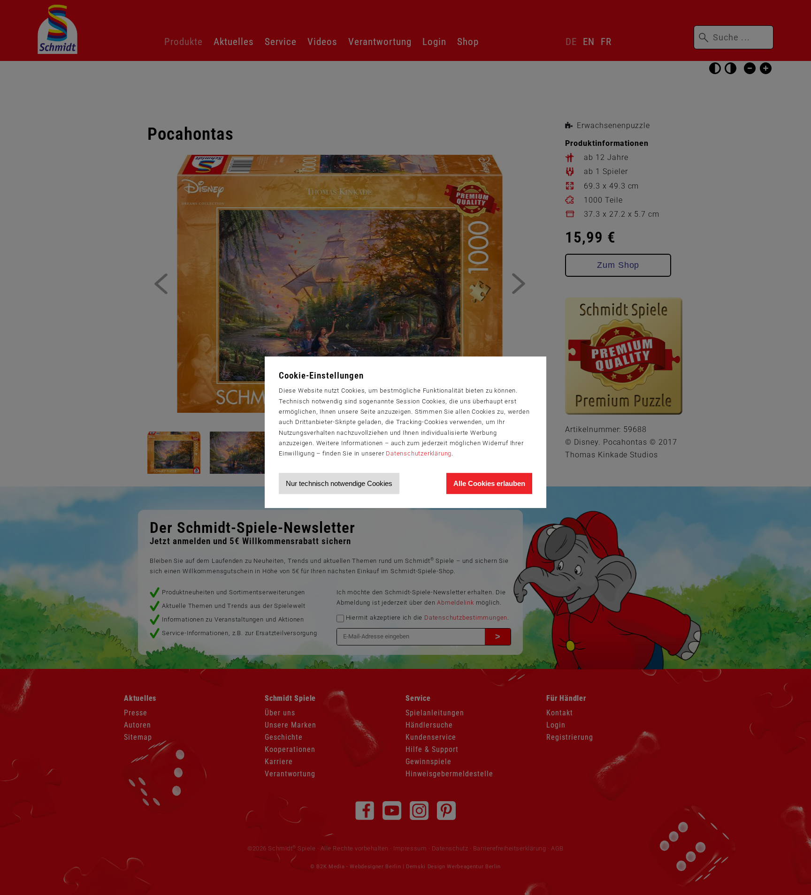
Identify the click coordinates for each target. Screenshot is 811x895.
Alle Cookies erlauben (489, 483)
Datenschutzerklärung (418, 453)
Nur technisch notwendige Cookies (339, 483)
